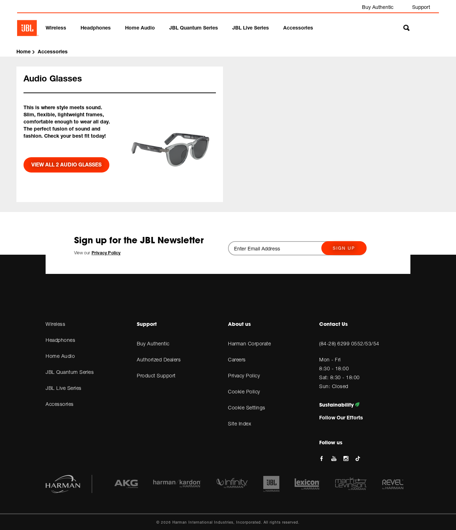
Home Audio (140, 28)
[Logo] (27, 28)
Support (421, 7)
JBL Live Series (250, 28)
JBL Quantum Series (193, 28)
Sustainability (337, 404)
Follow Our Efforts (341, 417)
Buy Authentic (378, 7)
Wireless (56, 28)
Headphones (96, 28)
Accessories (298, 28)
